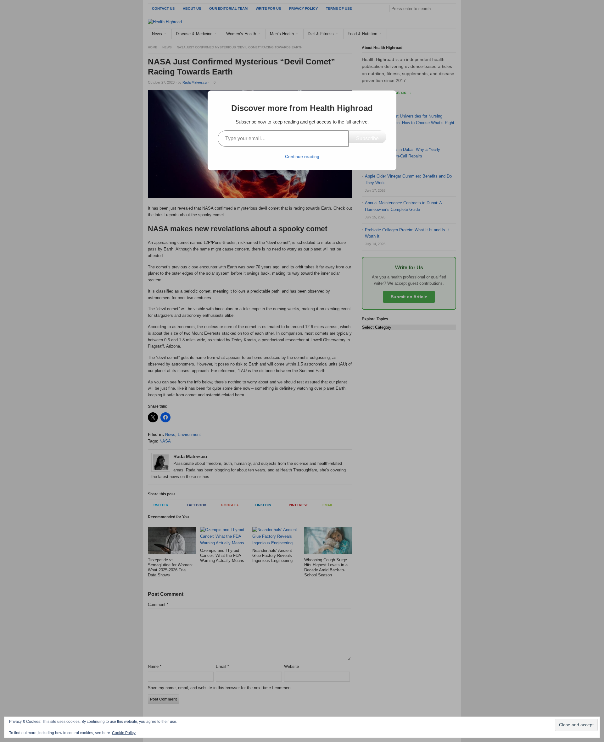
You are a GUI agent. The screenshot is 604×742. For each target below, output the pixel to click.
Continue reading (302, 156)
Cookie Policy (124, 733)
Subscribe (367, 138)
